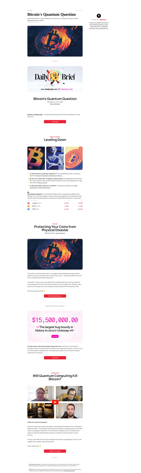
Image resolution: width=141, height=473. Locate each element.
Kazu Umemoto (60, 233)
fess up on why (42, 183)
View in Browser (55, 104)
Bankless (103, 20)
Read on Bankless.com (55, 296)
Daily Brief (29, 10)
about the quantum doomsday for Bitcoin (49, 176)
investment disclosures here (69, 470)
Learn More (55, 121)
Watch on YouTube (55, 451)
